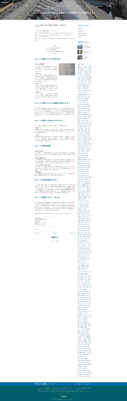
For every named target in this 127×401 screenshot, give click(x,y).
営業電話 (89, 149)
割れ (81, 303)
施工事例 (79, 88)
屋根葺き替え (85, 118)
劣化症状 (85, 234)
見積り (88, 376)
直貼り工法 (79, 169)
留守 (81, 236)
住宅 (78, 301)
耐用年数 (86, 72)
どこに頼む (86, 252)
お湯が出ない (84, 311)
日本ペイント (82, 187)
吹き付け (86, 157)
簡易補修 (85, 346)
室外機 (79, 106)
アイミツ (87, 303)
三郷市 (79, 183)
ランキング (88, 214)
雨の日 (82, 139)
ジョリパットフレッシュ (85, 88)
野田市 (79, 86)
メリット (81, 228)
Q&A (87, 137)
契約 (87, 120)
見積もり (79, 139)
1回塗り (90, 252)
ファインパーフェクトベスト (82, 173)
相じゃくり (84, 344)
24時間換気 (79, 216)
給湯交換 (79, 317)
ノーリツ (90, 315)
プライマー (84, 246)
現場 (82, 181)
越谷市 (79, 151)
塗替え (83, 360)
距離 (78, 240)
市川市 (84, 374)
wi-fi (81, 246)
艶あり (83, 366)
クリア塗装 (84, 350)
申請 (88, 143)
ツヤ (78, 74)
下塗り (86, 279)
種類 (87, 220)
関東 (82, 108)
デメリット (87, 216)
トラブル (90, 317)
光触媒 (84, 240)
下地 (82, 285)
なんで (90, 285)
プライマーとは (87, 242)
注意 (81, 214)
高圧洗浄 (85, 112)
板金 (81, 116)
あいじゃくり (80, 344)
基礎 (82, 175)
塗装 (90, 143)
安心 (82, 137)
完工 (83, 110)
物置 (88, 238)
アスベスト (84, 74)
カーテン (83, 232)
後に (86, 240)
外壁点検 (84, 354)
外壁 (88, 112)
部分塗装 (89, 106)
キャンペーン (82, 155)
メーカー (79, 285)
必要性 (79, 218)
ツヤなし (90, 147)
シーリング (83, 76)
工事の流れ (79, 72)
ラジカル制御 (89, 340)
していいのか (88, 283)
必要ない (90, 299)
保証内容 (79, 147)
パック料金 (89, 159)
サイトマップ (68, 393)
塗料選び (86, 342)
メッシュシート (86, 202)
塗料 (82, 376)
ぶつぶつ (89, 230)
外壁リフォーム (80, 358)
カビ (89, 181)
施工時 (90, 137)
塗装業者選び (80, 338)
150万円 (87, 287)
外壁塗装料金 (80, 159)
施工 (85, 230)
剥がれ (79, 224)
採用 (85, 283)
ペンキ (83, 72)
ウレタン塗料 (87, 206)
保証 (88, 232)
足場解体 (87, 104)
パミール (86, 82)
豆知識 (82, 96)
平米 (90, 202)
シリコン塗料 (88, 210)
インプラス (88, 126)
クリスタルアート (87, 187)
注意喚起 (79, 143)
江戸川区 (79, 90)
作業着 (79, 118)
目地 (78, 238)
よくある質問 (88, 167)
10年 (87, 285)
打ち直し (89, 305)
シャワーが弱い (80, 319)
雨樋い (88, 346)
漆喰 (84, 167)
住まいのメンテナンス (81, 348)
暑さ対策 (85, 332)
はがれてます (82, 279)
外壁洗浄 (83, 342)
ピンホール (79, 244)
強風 (82, 202)
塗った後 (88, 248)
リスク (81, 289)
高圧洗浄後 (84, 226)
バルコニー (79, 189)
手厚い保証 (89, 372)
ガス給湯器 (79, 315)
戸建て (90, 374)
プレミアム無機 (80, 179)
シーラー (88, 246)
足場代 (79, 303)
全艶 (78, 277)
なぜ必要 (79, 232)
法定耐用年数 (83, 265)
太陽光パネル (87, 218)
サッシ (85, 277)
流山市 (88, 200)
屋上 (80, 313)
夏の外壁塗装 (80, 364)
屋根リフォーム (85, 319)
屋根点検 (90, 124)
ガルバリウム (89, 163)
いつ (88, 311)
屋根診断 (83, 273)
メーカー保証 (80, 374)
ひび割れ (85, 175)
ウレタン (83, 313)
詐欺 (78, 234)
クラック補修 (80, 354)
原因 (81, 240)
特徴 (83, 206)
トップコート (84, 189)
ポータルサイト (83, 151)
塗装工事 (86, 348)
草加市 (85, 106)
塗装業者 (86, 273)
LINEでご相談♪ (120, 2)
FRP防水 (79, 177)
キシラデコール (85, 92)
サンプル (79, 269)
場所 (89, 297)
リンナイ (86, 315)
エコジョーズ (79, 311)
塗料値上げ (89, 338)
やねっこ (89, 332)
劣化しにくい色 (86, 222)
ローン (85, 200)
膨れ (89, 293)
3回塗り (79, 214)
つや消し (89, 250)
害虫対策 (89, 110)
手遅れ (85, 275)
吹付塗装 (81, 277)
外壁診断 (79, 273)
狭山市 (82, 112)
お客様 (83, 149)
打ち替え (83, 122)
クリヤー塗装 (80, 350)
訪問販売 (90, 76)
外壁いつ (90, 342)
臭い (89, 295)
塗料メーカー (85, 372)
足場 (87, 76)
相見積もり (79, 78)
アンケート (82, 183)
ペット (88, 153)
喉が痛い (88, 226)
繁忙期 (79, 295)
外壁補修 (83, 147)
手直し (83, 244)
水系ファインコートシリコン (85, 171)
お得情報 (79, 29)
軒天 (81, 86)
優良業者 (84, 301)
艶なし (86, 366)
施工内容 (89, 116)
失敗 (80, 204)
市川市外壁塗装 (88, 334)
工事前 (85, 137)
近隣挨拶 (88, 74)
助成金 (79, 37)
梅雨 (81, 74)
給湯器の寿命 (80, 309)
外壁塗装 (87, 374)
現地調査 (84, 94)
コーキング (79, 76)
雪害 (78, 187)
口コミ (88, 173)
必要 (85, 204)
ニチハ (89, 82)
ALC (78, 82)
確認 (85, 149)
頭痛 (81, 248)
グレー (82, 283)
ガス (81, 307)
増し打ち (87, 122)
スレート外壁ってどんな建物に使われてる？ (55, 51)
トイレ (85, 228)
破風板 (84, 86)
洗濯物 (84, 104)
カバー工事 (79, 84)
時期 (84, 210)
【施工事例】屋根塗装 (82, 35)
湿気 (85, 153)
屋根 (88, 96)
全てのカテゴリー (81, 28)
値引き (79, 171)
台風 (82, 80)
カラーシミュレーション (81, 291)
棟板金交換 (79, 163)
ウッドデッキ (80, 92)
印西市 (90, 90)
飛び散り (79, 230)
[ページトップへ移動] (92, 384)
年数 (87, 301)
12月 (84, 287)
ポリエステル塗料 (80, 210)
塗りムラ (87, 295)
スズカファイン (80, 104)
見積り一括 (79, 153)
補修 (88, 175)
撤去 (83, 248)
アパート (79, 202)
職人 (90, 114)
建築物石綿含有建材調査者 (85, 114)
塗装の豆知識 (89, 350)
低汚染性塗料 (84, 340)
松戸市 (86, 84)
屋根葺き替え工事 (87, 183)
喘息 (78, 236)
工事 (89, 145)
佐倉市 (79, 112)
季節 (78, 228)
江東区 (79, 96)
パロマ (83, 315)
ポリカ (87, 124)
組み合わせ (79, 275)
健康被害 (79, 267)
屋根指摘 (79, 157)
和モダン (79, 293)
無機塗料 (90, 177)
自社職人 (90, 72)
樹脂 (82, 163)
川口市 (84, 124)
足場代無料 (87, 169)
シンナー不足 (84, 338)
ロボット (79, 175)
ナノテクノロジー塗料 (86, 212)
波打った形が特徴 (52, 49)
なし (81, 226)
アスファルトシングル (81, 263)
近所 (85, 263)
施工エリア (79, 149)
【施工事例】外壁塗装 (82, 33)
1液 (85, 248)
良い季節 (82, 177)
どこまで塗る (80, 252)
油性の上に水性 (88, 236)
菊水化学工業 (88, 370)
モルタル (85, 80)
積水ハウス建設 (80, 126)
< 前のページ (38, 233)
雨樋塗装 (87, 155)
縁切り (87, 100)
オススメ (79, 108)
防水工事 (86, 297)
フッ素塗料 (79, 208)
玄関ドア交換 (80, 161)
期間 (81, 299)
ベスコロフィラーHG (85, 102)
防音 (87, 293)
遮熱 (78, 334)
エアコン (89, 244)
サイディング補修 (80, 362)
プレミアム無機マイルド (86, 179)
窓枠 (81, 118)
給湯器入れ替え (85, 309)
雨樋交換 (79, 181)
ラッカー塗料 (84, 208)
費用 (90, 220)
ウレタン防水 (80, 124)
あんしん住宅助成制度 (88, 78)
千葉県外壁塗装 (82, 334)
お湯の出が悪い (85, 317)
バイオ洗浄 (84, 250)
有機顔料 (79, 220)
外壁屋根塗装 (80, 94)
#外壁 (57, 241)
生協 (85, 163)
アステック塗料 (85, 271)
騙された (81, 234)
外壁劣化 (84, 352)
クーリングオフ (80, 271)
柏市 (88, 84)
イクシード (79, 100)
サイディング (89, 80)
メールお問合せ (111, 2)
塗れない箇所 (83, 295)
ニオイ (79, 155)
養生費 (84, 293)
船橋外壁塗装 (89, 364)
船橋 (80, 305)
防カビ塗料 (85, 238)
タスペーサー (79, 102)
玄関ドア (79, 222)
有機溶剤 (84, 236)
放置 (81, 224)
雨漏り (83, 78)
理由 (87, 204)
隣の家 (81, 301)
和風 (89, 291)
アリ (82, 143)
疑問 (87, 94)
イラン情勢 (83, 330)
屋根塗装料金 (84, 159)
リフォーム (85, 96)
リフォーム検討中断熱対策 (86, 336)
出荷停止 (79, 330)
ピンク (86, 281)
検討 (78, 116)
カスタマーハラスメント (81, 98)
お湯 (83, 307)
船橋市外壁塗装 (80, 352)
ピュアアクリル (80, 250)
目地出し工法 (80, 110)
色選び (87, 145)
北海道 (88, 141)
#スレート (53, 241)
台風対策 (84, 141)
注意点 (85, 108)
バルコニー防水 (85, 368)
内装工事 (83, 100)
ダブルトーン (88, 108)
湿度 (82, 332)
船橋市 (82, 157)
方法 (78, 279)
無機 (86, 305)
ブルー (89, 281)
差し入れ (85, 214)
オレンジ (83, 281)
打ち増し (79, 265)
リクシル (84, 161)
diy (82, 275)
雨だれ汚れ (79, 360)
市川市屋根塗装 (85, 358)
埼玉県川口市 (89, 189)
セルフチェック (89, 352)
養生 (81, 218)
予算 (90, 287)
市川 (89, 303)
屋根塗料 (79, 332)
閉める (86, 232)
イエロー (79, 281)
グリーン (79, 283)
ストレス (86, 224)
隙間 (83, 297)
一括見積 (87, 151)
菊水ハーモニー (80, 372)
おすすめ (79, 137)
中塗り (79, 167)
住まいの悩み (80, 336)
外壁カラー (87, 354)
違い (78, 248)
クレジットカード (80, 200)
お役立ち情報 (37, 229)
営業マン (85, 143)
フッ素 (85, 165)
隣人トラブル (89, 234)
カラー (86, 110)
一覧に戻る (55, 233)
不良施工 (88, 344)
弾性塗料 (86, 360)
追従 (89, 360)
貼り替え (83, 169)
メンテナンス (82, 82)
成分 (82, 204)
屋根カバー (79, 122)
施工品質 (86, 116)
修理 (83, 252)
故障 (78, 246)
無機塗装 (84, 289)
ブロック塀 (83, 216)
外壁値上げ (87, 330)
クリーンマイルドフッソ (85, 90)
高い (78, 299)
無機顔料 (83, 220)
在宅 (81, 297)
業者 (89, 94)
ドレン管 (82, 106)
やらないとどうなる (80, 242)
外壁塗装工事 (84, 185)
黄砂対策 (79, 342)
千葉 (89, 271)
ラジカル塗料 (80, 212)
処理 (84, 285)
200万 (82, 222)
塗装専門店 (79, 366)
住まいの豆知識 (80, 356)
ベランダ (83, 230)
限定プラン (89, 139)
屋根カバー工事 (80, 120)
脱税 (87, 185)
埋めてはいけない (80, 346)
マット (86, 244)
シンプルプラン (80, 141)
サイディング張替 (86, 362)
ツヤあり (86, 147)
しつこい (81, 238)
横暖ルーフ (87, 86)
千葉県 (83, 84)
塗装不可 (89, 165)
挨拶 (88, 263)
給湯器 (79, 307)
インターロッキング (80, 165)
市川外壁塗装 (84, 364)
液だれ (82, 267)
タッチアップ (86, 267)
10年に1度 (79, 287)
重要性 (89, 279)
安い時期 (88, 228)
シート (87, 313)
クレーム (79, 80)
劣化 (83, 218)
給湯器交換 (87, 307)
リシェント (87, 161)
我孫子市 (79, 114)
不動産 (89, 118)
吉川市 (84, 120)
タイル (85, 181)
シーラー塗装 (89, 277)
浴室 (82, 153)
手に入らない (80, 340)
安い (83, 303)
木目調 (87, 291)
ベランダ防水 (80, 370)
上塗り (82, 167)
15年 (78, 289)
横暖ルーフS (79, 185)
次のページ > (72, 233)
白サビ (90, 122)
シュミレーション (85, 299)
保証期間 (87, 265)
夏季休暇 (87, 98)
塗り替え (90, 348)
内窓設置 (84, 126)
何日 (78, 297)
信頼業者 (84, 370)
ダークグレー (80, 368)
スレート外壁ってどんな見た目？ (53, 48)
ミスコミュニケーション (81, 145)
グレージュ (84, 356)
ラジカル (83, 305)
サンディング (89, 275)
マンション (79, 376)
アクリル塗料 (79, 206)
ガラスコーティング (84, 269)
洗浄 (78, 226)
